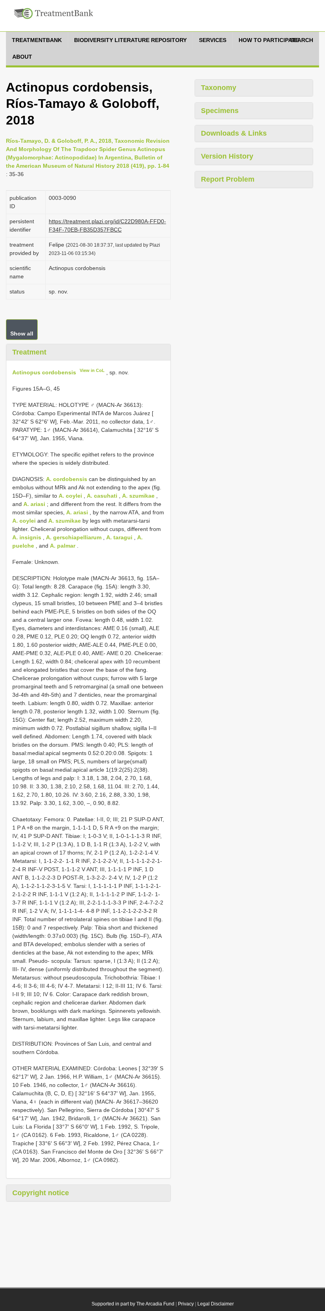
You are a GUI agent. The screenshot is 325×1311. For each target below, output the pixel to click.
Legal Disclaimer (215, 1304)
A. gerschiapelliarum (73, 537)
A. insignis (26, 537)
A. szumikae (138, 496)
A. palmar (62, 545)
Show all (21, 333)
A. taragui (119, 537)
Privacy (186, 1304)
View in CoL (92, 370)
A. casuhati (102, 496)
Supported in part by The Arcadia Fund (133, 1304)
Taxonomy (218, 88)
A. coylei (70, 496)
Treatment (29, 352)
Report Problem (227, 179)
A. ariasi (34, 504)
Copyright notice (40, 1193)
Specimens (220, 111)
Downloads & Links (234, 133)
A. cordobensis (66, 479)
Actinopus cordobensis (44, 372)
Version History (227, 156)
